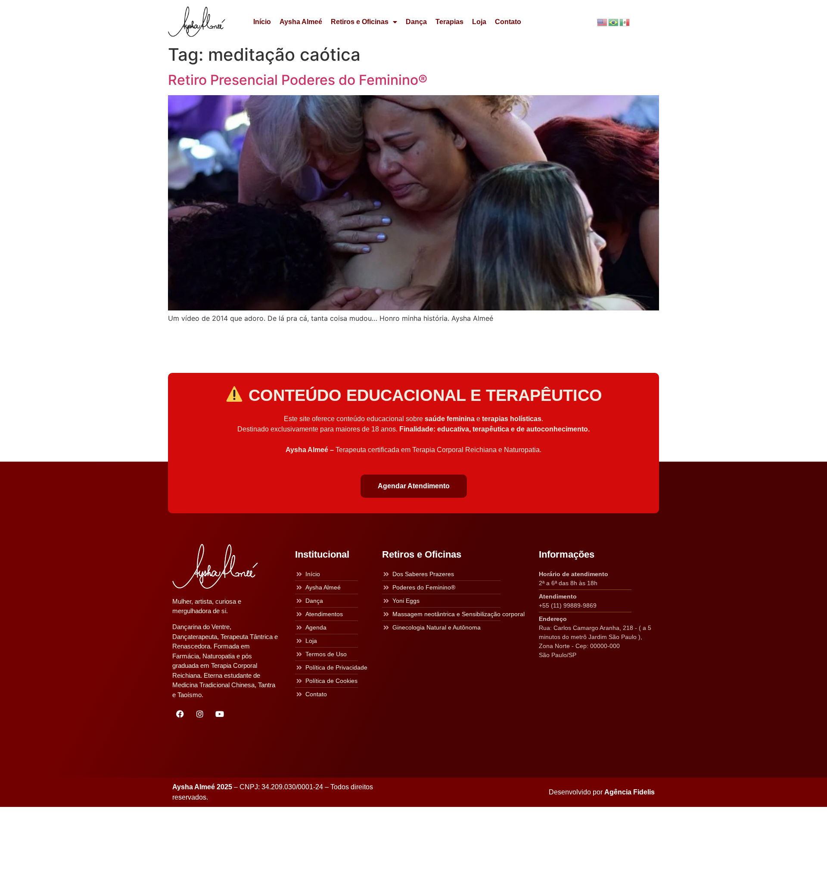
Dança (416, 21)
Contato (508, 21)
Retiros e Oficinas (360, 21)
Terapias (449, 21)
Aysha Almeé (301, 21)
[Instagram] (200, 714)
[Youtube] (219, 714)
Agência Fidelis (629, 792)
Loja (479, 21)
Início (262, 21)
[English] (602, 22)
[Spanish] (625, 22)
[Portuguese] (613, 22)
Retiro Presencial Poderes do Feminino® (297, 79)
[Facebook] (180, 714)
